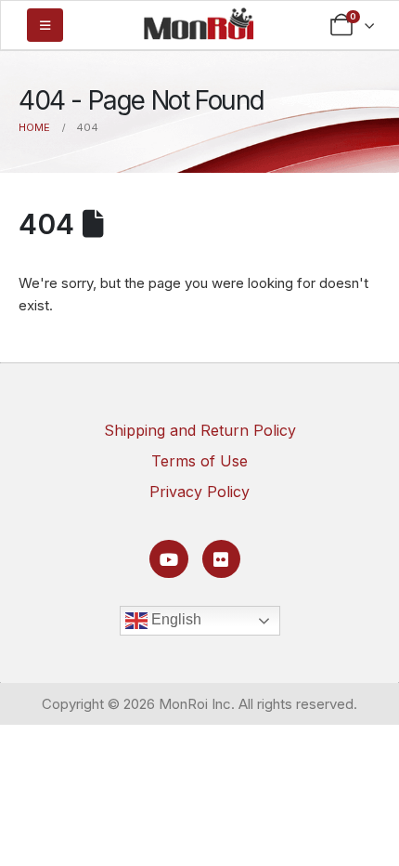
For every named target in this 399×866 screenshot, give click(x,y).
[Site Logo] (198, 23)
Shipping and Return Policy (200, 430)
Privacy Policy (199, 491)
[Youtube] (168, 559)
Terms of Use (199, 461)
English (174, 619)
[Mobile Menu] (45, 25)
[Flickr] (221, 559)
